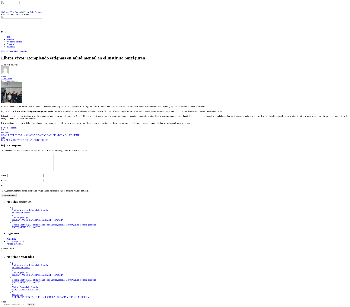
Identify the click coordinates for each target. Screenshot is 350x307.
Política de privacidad (16, 241)
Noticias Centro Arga (21, 225)
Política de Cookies (15, 244)
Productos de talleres (21, 212)
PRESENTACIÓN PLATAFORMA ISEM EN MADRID (37, 220)
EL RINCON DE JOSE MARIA (26, 290)
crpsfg (3, 76)
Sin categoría (17, 294)
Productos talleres (14, 42)
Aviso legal (11, 239)
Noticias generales (20, 210)
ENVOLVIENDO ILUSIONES (26, 227)
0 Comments (6, 78)
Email (4, 180)
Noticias (10, 39)
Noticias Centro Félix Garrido (14, 51)
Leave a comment (8, 128)
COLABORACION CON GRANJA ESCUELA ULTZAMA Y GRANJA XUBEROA (50, 297)
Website (4, 185)
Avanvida (11, 46)
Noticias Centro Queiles (68, 225)
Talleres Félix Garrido (38, 210)
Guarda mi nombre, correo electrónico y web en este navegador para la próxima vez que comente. (46, 191)
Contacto (10, 44)
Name (4, 175)
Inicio (9, 37)
